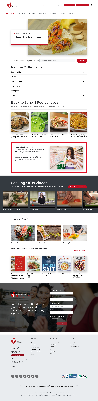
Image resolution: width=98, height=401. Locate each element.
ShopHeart (52, 351)
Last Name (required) (55, 296)
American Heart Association (76, 341)
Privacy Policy (55, 318)
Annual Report (34, 345)
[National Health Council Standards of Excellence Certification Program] (63, 376)
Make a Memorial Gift (55, 342)
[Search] (91, 5)
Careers (32, 354)
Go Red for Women (54, 349)
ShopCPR (52, 353)
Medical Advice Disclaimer (31, 385)
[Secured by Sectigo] (82, 376)
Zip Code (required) (55, 310)
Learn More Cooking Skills (77, 186)
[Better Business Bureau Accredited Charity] (67, 376)
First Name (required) (55, 290)
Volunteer (52, 348)
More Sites (72, 348)
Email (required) (54, 303)
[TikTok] (25, 376)
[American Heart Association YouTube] (29, 376)
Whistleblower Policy (30, 386)
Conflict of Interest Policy (71, 385)
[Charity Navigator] (73, 376)
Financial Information (35, 347)
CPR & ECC (72, 344)
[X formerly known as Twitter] (21, 376)
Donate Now (53, 341)
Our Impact (33, 344)
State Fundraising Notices (67, 386)
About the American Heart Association (37, 342)
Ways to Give (53, 344)
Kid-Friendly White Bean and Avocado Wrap (26, 41)
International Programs (36, 349)
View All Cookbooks (79, 250)
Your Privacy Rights (49, 389)
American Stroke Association (76, 342)
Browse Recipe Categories (22, 61)
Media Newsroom (35, 352)
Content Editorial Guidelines (42, 386)
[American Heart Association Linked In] (33, 376)
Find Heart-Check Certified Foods (24, 168)
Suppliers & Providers (55, 386)
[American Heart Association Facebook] (12, 376)
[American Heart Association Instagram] (16, 376)
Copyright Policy (54, 385)
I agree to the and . (62, 317)
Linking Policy (81, 385)
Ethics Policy (61, 385)
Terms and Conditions (65, 316)
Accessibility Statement (43, 385)
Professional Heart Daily (75, 346)
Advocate (52, 346)
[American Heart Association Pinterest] (37, 376)
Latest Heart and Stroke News (37, 351)
